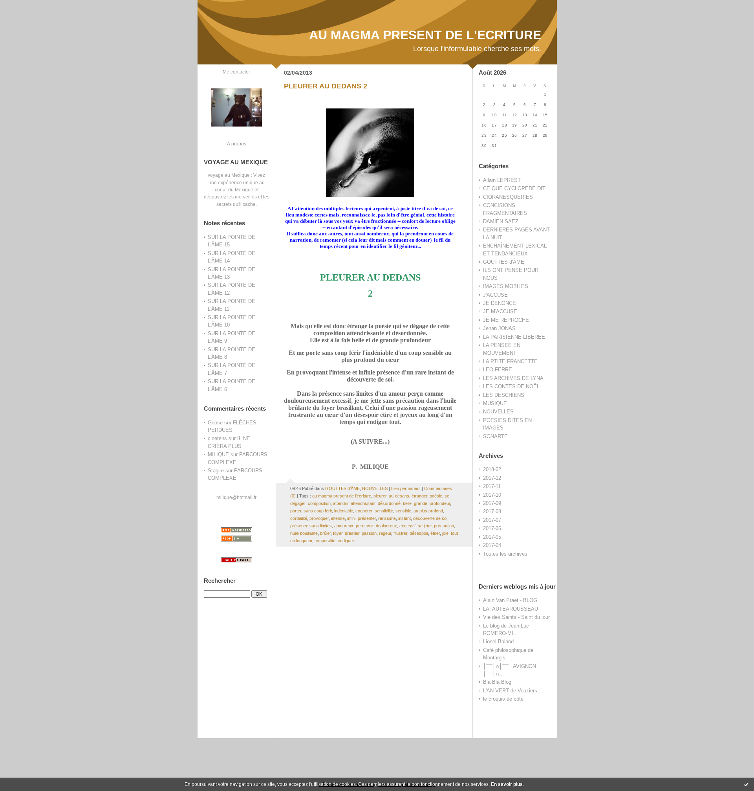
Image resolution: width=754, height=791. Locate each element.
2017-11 (492, 486)
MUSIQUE (495, 403)
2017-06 (492, 528)
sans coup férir (318, 510)
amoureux (343, 525)
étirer (435, 533)
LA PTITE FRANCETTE (510, 361)
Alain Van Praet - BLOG (510, 600)
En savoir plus (507, 784)
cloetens (217, 438)
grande (420, 503)
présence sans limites (311, 525)
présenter (367, 518)
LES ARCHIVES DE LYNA (513, 378)
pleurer (379, 496)
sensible (403, 510)
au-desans (399, 496)
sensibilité (384, 510)
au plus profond (428, 510)
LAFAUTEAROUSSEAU (510, 609)
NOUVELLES (498, 412)
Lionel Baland (498, 641)
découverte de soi (430, 518)
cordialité (298, 518)
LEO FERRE (497, 370)
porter (295, 510)
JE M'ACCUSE (500, 311)
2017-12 (492, 478)
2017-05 (492, 537)
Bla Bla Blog (497, 682)
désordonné (389, 503)
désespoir (419, 533)
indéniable (343, 510)
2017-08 (492, 511)
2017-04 (492, 545)
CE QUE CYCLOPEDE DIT (514, 188)
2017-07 (492, 520)
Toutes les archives (505, 554)
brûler (325, 533)
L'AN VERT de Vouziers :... (514, 691)
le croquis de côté (503, 699)
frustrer (400, 533)
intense (338, 518)
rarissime (387, 518)
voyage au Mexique (229, 175)
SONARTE (495, 436)
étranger (419, 496)
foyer (337, 533)
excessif (407, 525)
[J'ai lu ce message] (746, 784)
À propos (236, 143)
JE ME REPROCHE (506, 320)
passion (369, 533)
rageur (385, 533)
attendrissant (363, 503)
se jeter (425, 525)
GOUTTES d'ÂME (503, 262)
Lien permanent (406, 488)
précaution (444, 525)
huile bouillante (304, 533)
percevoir (364, 525)
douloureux (386, 525)
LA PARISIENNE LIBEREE (514, 337)
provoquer (319, 518)
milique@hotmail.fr (236, 497)
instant (404, 518)
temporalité (325, 540)
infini (351, 518)
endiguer (346, 540)
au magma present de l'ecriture (341, 496)
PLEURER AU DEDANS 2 (325, 86)
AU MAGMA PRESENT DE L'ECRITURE (425, 35)
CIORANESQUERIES (508, 197)
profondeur (440, 503)
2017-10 (492, 495)
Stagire (216, 470)
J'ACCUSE (495, 295)
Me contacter (236, 71)
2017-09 (492, 503)
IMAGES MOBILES (505, 286)
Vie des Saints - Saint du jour (516, 617)
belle (407, 503)
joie (445, 533)
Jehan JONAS (499, 328)
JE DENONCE (499, 303)
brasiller (352, 533)
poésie (436, 496)
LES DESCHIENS (503, 395)
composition (319, 503)
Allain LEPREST (502, 180)
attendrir (340, 503)
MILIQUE (218, 454)
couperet (363, 510)
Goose (215, 423)
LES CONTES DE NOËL (511, 386)
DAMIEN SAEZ (500, 221)
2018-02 (492, 469)
